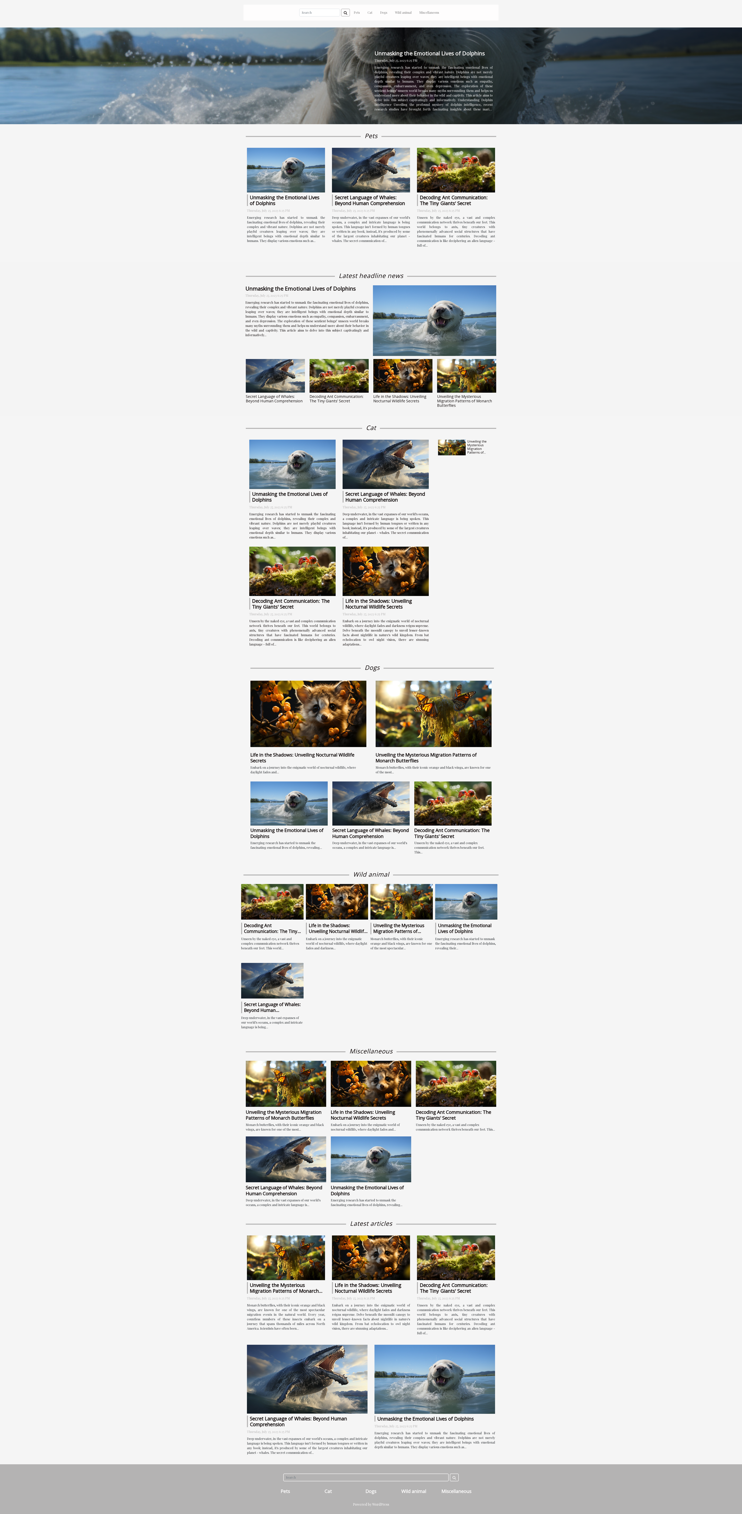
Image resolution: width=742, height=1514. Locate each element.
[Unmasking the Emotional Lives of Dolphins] (286, 170)
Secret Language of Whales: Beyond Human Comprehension (370, 200)
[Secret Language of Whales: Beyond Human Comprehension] (371, 170)
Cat (370, 12)
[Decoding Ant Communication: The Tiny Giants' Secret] (456, 170)
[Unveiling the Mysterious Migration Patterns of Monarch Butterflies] (466, 376)
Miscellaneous (429, 12)
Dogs (383, 12)
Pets (357, 12)
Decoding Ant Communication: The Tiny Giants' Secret (454, 200)
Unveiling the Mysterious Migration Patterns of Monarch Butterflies (464, 401)
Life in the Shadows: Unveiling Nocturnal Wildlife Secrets (399, 399)
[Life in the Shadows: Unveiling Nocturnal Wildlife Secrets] (402, 376)
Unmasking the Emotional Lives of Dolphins (429, 53)
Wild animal (403, 12)
